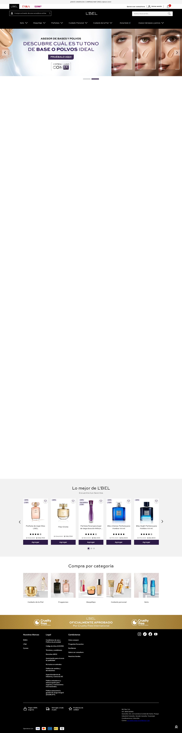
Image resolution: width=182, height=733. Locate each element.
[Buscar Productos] (169, 13)
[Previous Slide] (19, 521)
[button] (88, 548)
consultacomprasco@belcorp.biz (138, 720)
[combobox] (152, 13)
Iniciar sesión (156, 6)
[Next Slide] (162, 521)
